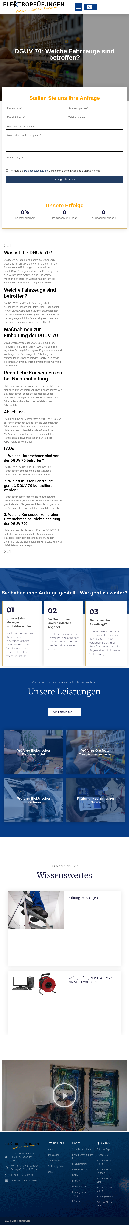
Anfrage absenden (64, 179)
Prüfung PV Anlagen (83, 898)
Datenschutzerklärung (36, 170)
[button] (78, 7)
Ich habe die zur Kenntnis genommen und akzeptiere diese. (55, 170)
